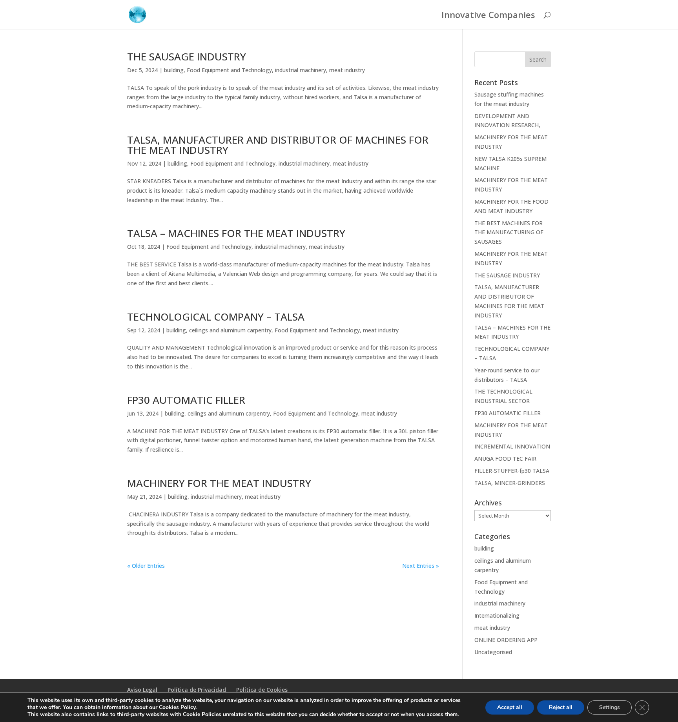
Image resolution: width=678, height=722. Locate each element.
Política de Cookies (262, 689)
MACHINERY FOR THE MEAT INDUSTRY (219, 483)
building (174, 70)
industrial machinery (300, 70)
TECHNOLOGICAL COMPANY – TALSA (215, 317)
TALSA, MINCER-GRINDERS (509, 483)
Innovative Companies (488, 16)
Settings (609, 707)
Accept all (509, 707)
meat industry (347, 70)
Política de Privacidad (197, 689)
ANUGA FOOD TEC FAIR (505, 458)
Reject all (560, 707)
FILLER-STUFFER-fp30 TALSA (511, 470)
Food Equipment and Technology (229, 70)
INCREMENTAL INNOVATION (512, 446)
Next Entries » (420, 565)
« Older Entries (146, 565)
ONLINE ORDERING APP (506, 640)
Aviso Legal (142, 689)
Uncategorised (493, 652)
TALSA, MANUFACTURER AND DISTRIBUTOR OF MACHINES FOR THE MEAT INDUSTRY (277, 145)
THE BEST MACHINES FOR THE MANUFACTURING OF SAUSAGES (508, 232)
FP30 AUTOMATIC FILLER (186, 400)
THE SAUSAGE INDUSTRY (186, 56)
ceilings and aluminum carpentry (230, 330)
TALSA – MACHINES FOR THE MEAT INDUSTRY (236, 233)
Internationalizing (496, 615)
